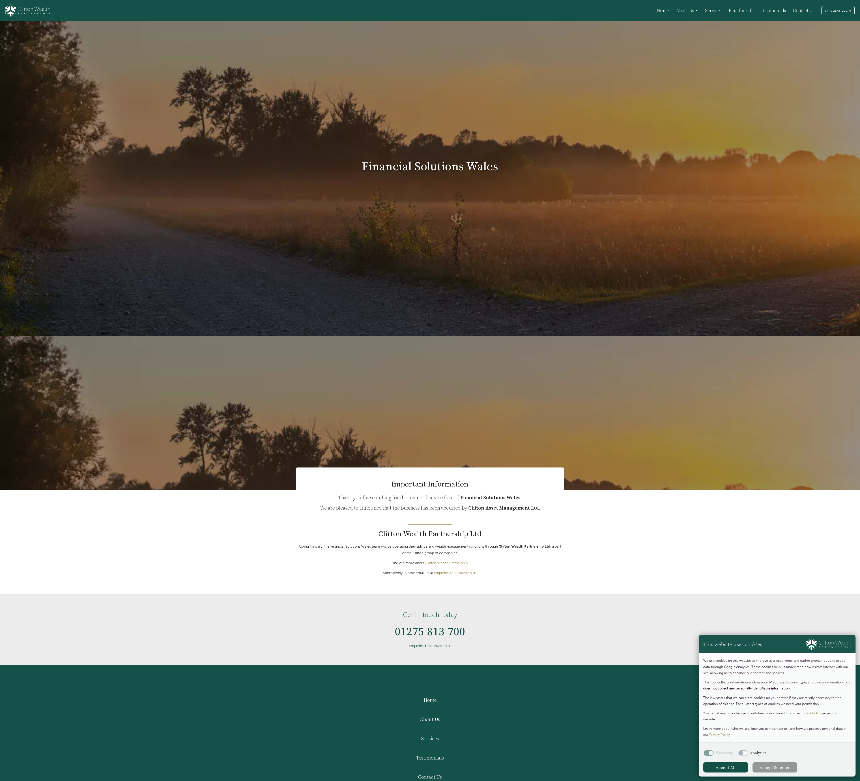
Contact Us (803, 10)
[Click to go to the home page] (27, 11)
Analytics (758, 753)
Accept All (726, 767)
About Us (430, 719)
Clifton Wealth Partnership (446, 563)
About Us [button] (685, 10)
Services (713, 10)
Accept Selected (775, 767)
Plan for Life (741, 10)
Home (663, 10)
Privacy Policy (719, 735)
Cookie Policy (810, 713)
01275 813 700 (430, 631)
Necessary (724, 753)
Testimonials (773, 10)
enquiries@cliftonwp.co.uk (455, 573)
